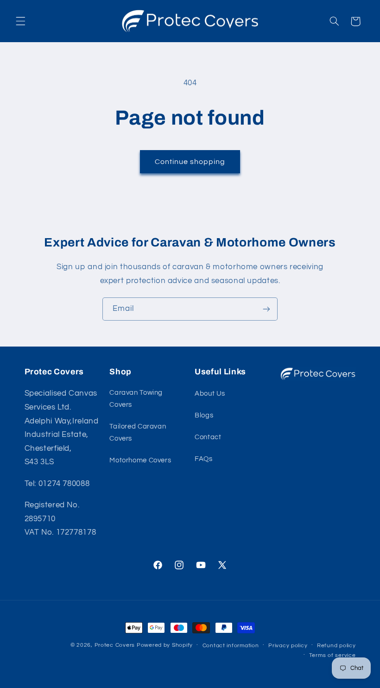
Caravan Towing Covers (136, 398)
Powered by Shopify (165, 645)
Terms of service (332, 655)
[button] (20, 21)
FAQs (204, 458)
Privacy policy (287, 645)
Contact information (231, 645)
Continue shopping (190, 161)
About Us (210, 393)
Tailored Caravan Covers (137, 432)
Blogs (204, 415)
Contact (208, 437)
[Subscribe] (266, 308)
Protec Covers (115, 645)
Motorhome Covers (140, 460)
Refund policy (336, 645)
